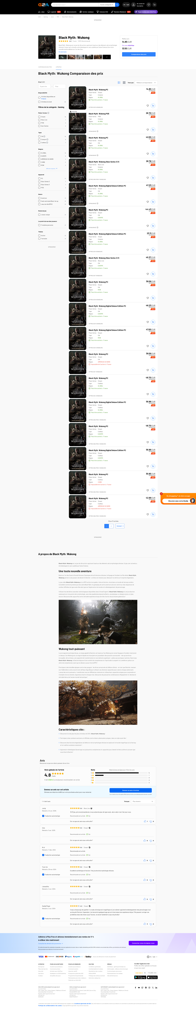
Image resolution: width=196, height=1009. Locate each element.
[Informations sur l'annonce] (97, 131)
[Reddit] (145, 987)
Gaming (46, 16)
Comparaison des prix (45, 67)
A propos (58, 67)
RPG (58, 16)
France (43, 99)
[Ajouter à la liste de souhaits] (147, 105)
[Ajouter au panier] (153, 105)
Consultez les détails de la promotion (49, 943)
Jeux (52, 16)
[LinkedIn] (156, 987)
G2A (39, 16)
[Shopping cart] (154, 4)
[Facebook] (135, 987)
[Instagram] (149, 987)
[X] (152, 987)
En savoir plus (63, 51)
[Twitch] (142, 987)
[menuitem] (41, 11)
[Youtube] (139, 987)
